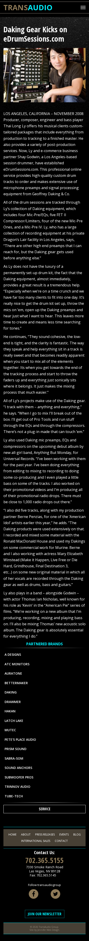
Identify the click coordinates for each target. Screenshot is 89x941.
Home (12, 834)
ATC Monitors (17, 664)
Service (44, 808)
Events (64, 834)
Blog (77, 834)
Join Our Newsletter (44, 913)
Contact (61, 841)
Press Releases (45, 834)
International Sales (35, 841)
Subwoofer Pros (19, 777)
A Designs (13, 654)
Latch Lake (14, 720)
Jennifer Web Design (48, 929)
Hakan (10, 711)
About (26, 834)
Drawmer (13, 702)
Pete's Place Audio (20, 739)
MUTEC (10, 730)
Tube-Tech (14, 796)
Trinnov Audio (17, 786)
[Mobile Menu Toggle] (83, 7)
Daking (11, 692)
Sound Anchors (18, 768)
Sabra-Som (14, 758)
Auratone (13, 673)
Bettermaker (16, 683)
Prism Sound (15, 749)
